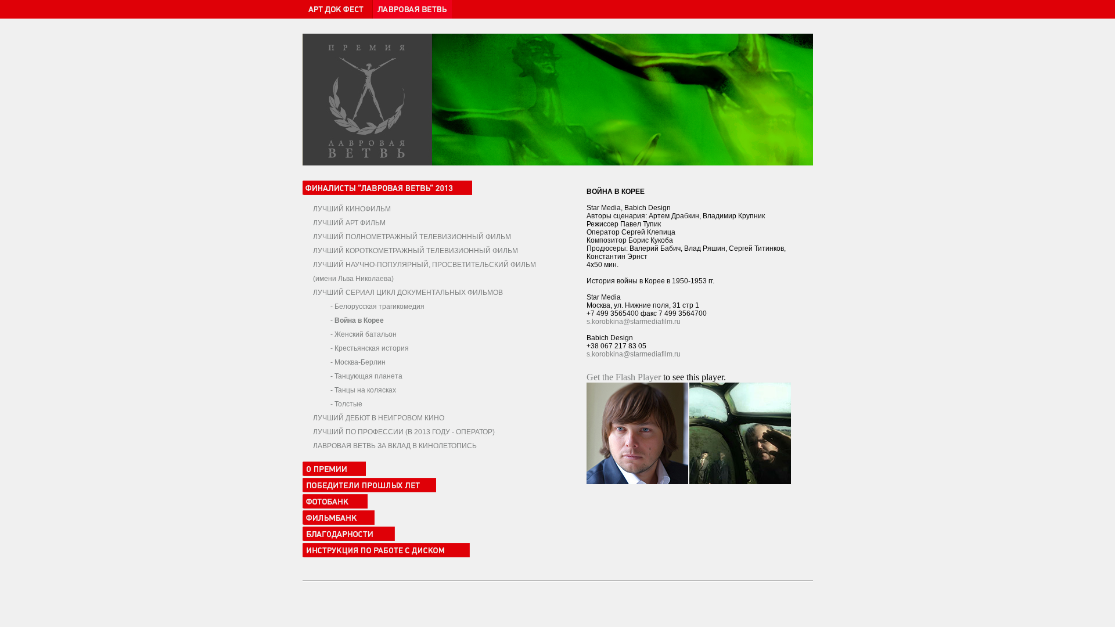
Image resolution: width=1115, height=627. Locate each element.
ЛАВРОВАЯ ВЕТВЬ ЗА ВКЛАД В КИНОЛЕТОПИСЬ (395, 446)
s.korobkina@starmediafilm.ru (634, 322)
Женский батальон (365, 334)
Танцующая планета (368, 376)
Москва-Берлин (360, 362)
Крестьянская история (371, 348)
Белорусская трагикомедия (379, 306)
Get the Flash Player (624, 377)
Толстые (348, 404)
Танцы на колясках (365, 390)
